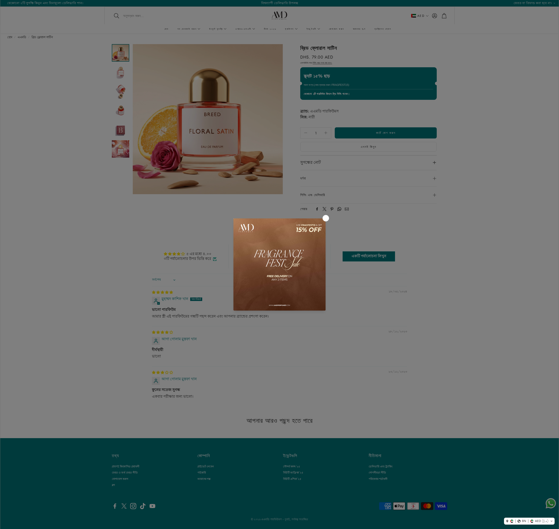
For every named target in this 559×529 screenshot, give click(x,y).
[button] (529, 521)
